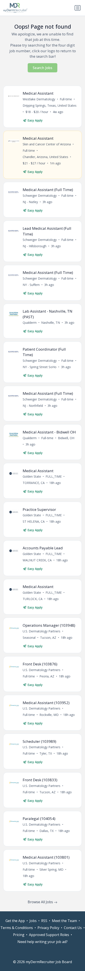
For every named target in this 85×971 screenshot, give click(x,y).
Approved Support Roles (49, 934)
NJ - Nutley (30, 202)
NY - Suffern (31, 285)
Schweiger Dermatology (40, 195)
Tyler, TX (45, 753)
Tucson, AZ (48, 637)
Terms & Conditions (16, 927)
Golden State (32, 476)
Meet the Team (64, 920)
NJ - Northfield (33, 406)
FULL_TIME (54, 476)
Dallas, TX (46, 831)
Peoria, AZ (46, 676)
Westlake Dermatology (39, 99)
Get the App (15, 920)
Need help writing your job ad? (42, 941)
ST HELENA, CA (34, 521)
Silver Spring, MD (51, 869)
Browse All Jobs (41, 902)
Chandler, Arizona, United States (45, 157)
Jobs (33, 920)
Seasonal (29, 637)
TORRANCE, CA (34, 483)
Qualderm (30, 322)
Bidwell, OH (66, 438)
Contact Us (73, 927)
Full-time (66, 99)
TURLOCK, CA (32, 599)
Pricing (18, 934)
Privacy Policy (48, 927)
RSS (44, 920)
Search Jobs (42, 67)
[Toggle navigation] (77, 8)
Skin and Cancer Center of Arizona (47, 144)
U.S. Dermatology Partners (41, 631)
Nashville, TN (50, 322)
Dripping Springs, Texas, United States (49, 105)
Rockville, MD (49, 715)
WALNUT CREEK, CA (37, 560)
